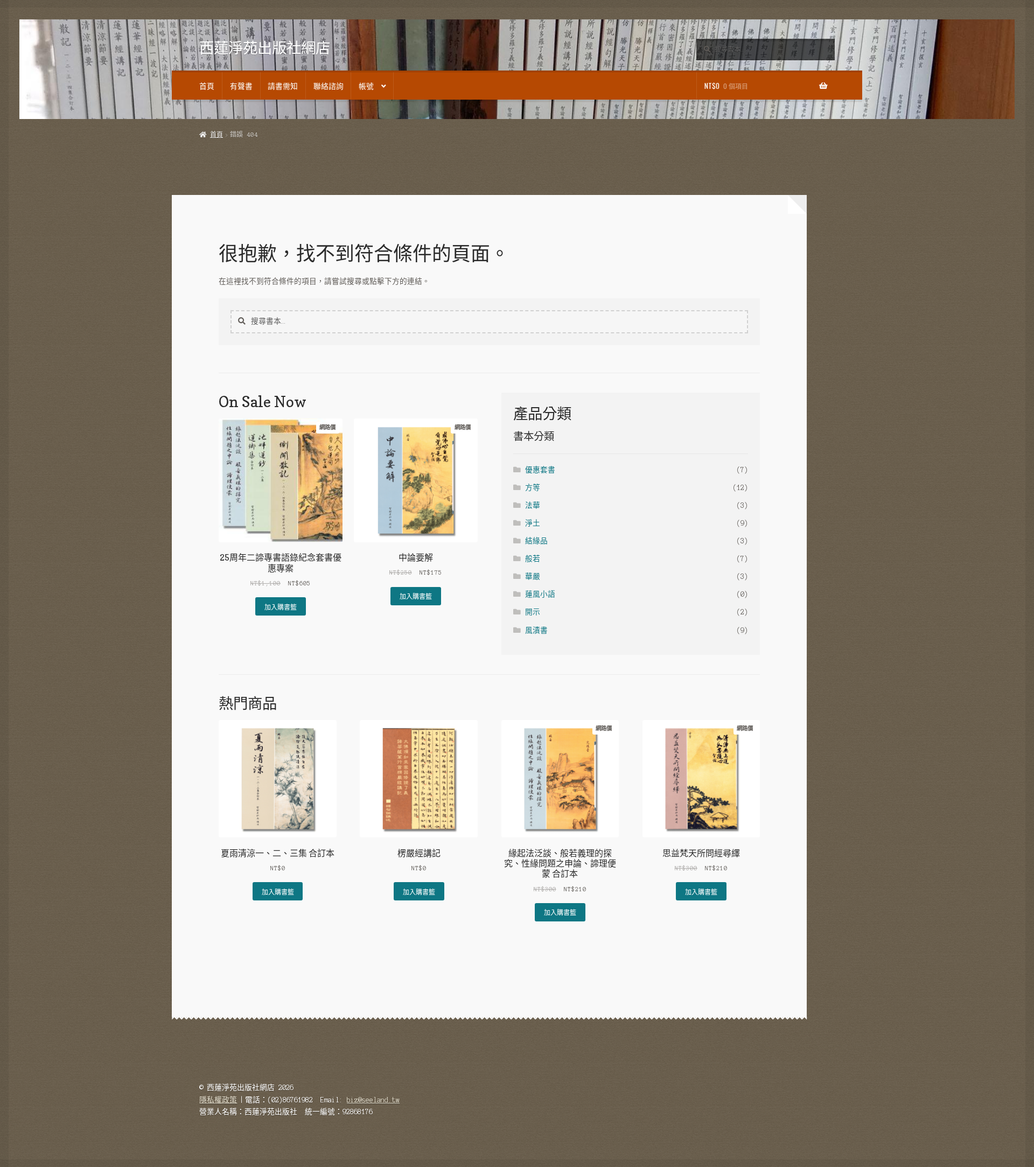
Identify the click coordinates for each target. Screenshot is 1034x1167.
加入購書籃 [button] (280, 606)
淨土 (532, 523)
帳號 (366, 85)
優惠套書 (540, 469)
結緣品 (536, 540)
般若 (532, 558)
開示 (532, 612)
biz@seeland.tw (373, 1099)
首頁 (206, 85)
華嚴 (532, 576)
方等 (532, 487)
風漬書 (536, 630)
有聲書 (241, 85)
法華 (532, 505)
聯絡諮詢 (328, 85)
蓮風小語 (540, 594)
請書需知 (283, 85)
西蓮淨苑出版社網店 (264, 48)
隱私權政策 (218, 1099)
